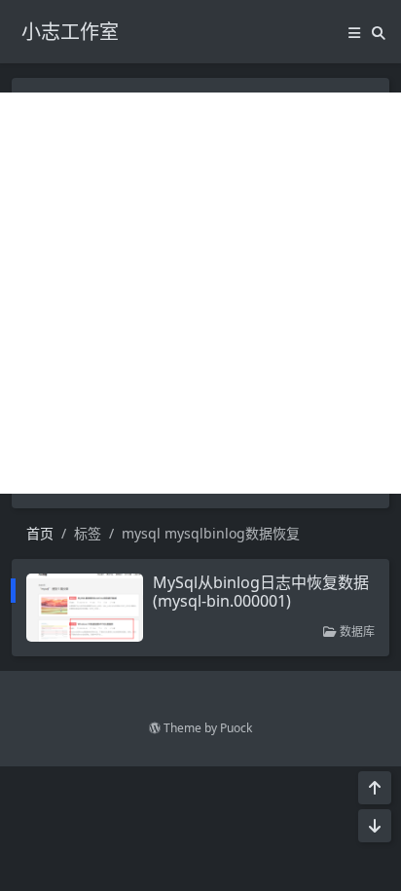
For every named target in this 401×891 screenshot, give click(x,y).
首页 (40, 533)
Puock (236, 728)
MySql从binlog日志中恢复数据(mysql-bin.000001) (261, 592)
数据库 (356, 631)
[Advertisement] (200, 293)
